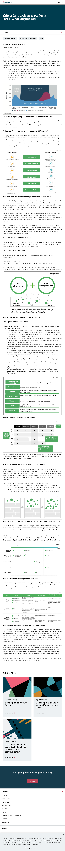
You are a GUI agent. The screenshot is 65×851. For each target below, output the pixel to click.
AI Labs (4, 809)
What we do (6, 799)
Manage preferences (32, 848)
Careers (4, 819)
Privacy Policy (36, 844)
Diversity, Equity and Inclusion (11, 815)
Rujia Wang (21, 44)
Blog (41, 38)
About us (5, 795)
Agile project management (28, 38)
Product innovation (9, 38)
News (4, 812)
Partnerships (6, 802)
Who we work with (8, 805)
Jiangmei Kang (10, 44)
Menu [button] (59, 2)
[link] (32, 781)
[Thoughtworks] (8, 2)
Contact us (5, 822)
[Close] (63, 835)
